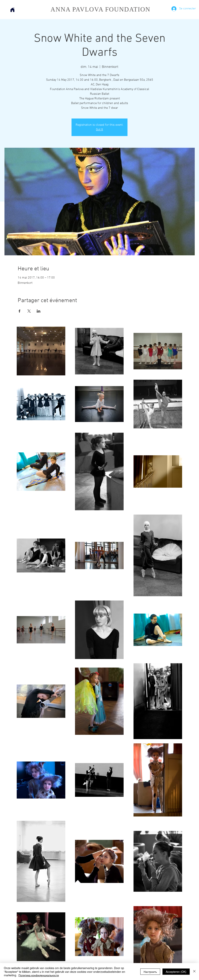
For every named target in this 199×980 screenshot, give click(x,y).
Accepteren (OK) (176, 972)
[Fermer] (194, 971)
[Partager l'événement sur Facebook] (19, 311)
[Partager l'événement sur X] (29, 311)
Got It (99, 130)
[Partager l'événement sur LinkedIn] (38, 311)
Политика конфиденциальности (38, 975)
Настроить (150, 972)
